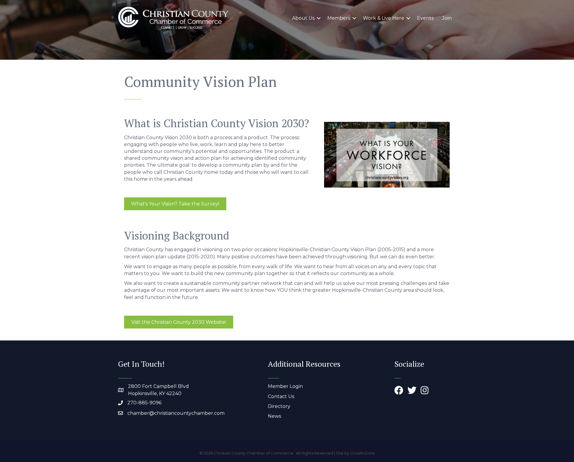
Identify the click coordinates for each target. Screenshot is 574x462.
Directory (279, 406)
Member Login (285, 386)
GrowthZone (362, 453)
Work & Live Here (383, 18)
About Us (303, 18)
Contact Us (281, 396)
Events (425, 18)
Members (338, 18)
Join (447, 18)
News (274, 416)
